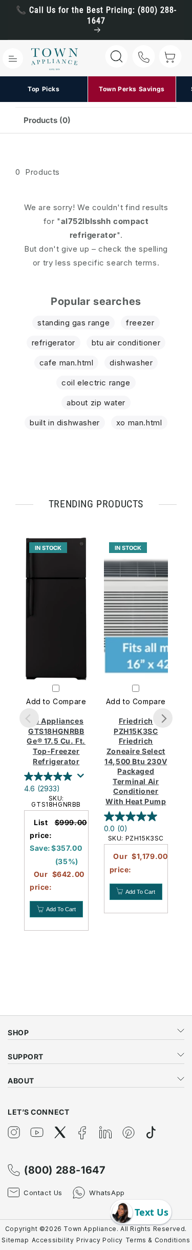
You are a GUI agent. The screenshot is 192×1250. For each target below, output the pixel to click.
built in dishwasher (64, 422)
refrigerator (53, 342)
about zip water (96, 402)
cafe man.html (66, 362)
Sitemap (15, 1240)
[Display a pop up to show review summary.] (82, 778)
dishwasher (131, 362)
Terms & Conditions (157, 1240)
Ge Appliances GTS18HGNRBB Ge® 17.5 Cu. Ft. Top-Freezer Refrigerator (56, 740)
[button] (13, 58)
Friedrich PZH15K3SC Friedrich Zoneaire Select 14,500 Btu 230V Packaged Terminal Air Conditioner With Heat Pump (135, 761)
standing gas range (73, 322)
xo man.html (139, 422)
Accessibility (53, 1240)
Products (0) (47, 120)
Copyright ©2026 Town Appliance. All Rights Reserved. (96, 1229)
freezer (140, 322)
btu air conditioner (126, 342)
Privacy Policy (99, 1240)
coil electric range (95, 382)
